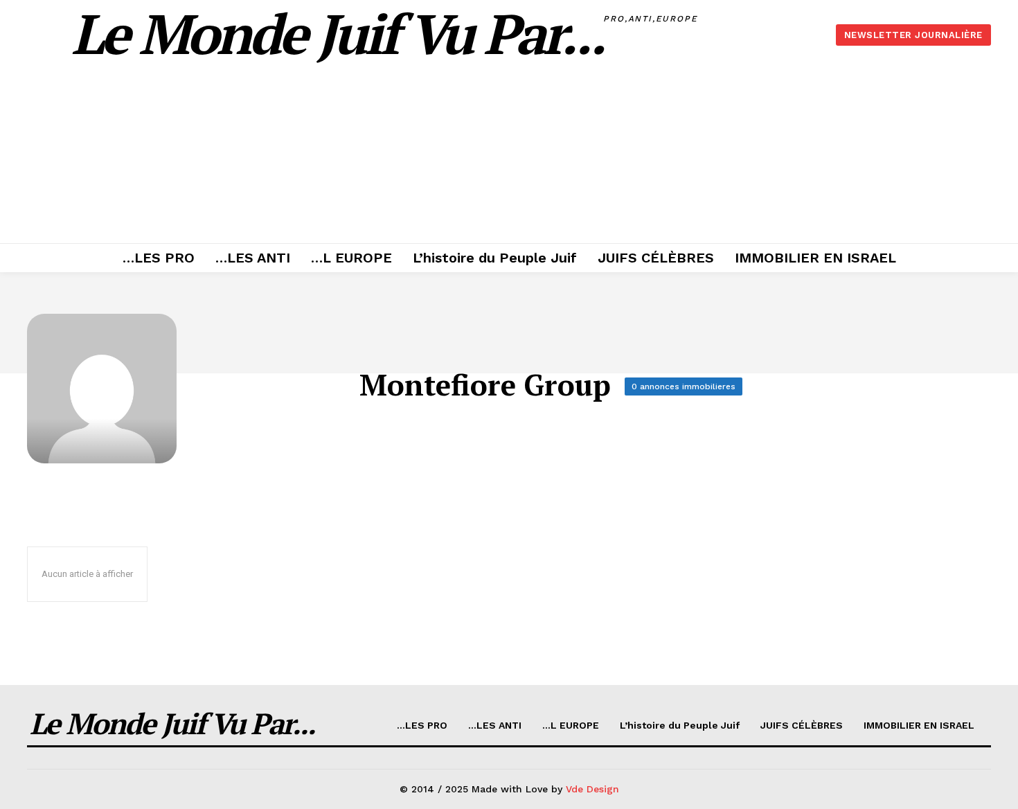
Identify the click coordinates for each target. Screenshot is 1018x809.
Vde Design (592, 788)
